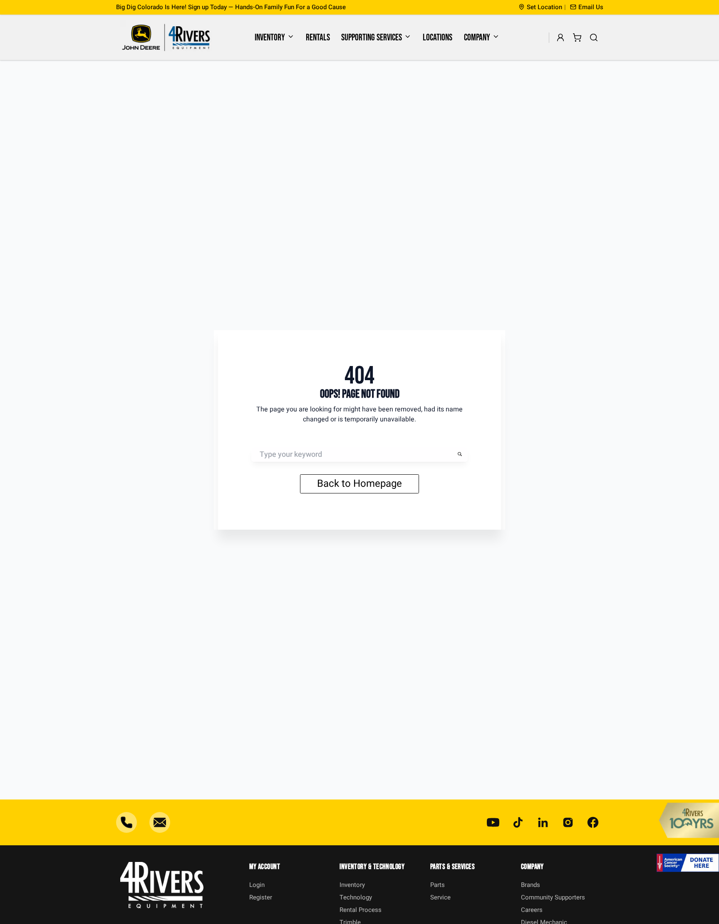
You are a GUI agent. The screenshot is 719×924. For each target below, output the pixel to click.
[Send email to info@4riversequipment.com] (159, 822)
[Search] (594, 37)
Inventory (270, 37)
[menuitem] (274, 37)
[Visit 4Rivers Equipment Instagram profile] (568, 822)
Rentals (318, 37)
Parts (437, 884)
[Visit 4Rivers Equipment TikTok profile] (518, 822)
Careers (532, 909)
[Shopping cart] (577, 37)
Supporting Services (371, 37)
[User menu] (560, 37)
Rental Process (361, 909)
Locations (437, 37)
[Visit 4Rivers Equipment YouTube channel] (493, 822)
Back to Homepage (359, 483)
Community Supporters (553, 897)
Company (477, 37)
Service (440, 897)
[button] (586, 7)
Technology (356, 897)
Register (260, 897)
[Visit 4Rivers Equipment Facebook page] (593, 822)
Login (257, 884)
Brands (530, 884)
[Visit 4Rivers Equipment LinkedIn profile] (543, 822)
